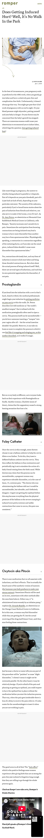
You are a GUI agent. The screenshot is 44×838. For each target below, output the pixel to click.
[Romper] (10, 3)
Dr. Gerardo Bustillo (17, 605)
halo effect (33, 767)
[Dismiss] (40, 817)
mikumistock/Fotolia (43, 53)
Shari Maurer (38, 81)
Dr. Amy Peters (8, 217)
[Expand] (33, 817)
